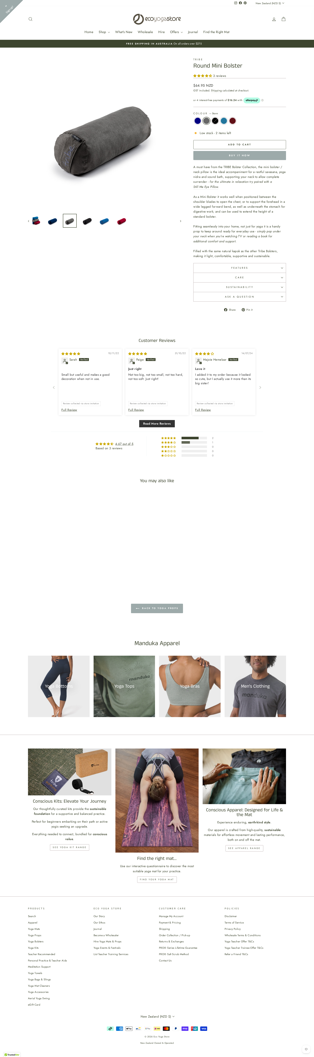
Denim (224, 120)
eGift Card (34, 1004)
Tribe (198, 59)
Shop (103, 32)
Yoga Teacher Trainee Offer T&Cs (244, 948)
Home (88, 32)
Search (32, 916)
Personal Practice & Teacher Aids (47, 960)
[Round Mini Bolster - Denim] (63, 573)
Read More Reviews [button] (157, 423)
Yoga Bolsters (36, 941)
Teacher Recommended (41, 954)
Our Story (99, 916)
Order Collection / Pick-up (174, 935)
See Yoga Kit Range (69, 847)
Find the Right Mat (216, 32)
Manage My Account (171, 916)
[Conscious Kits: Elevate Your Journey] (69, 772)
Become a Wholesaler (106, 935)
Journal (193, 32)
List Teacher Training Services (111, 954)
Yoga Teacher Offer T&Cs (239, 941)
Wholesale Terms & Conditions (243, 935)
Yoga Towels (35, 973)
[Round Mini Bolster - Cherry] (68, 573)
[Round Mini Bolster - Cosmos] (59, 573)
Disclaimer (231, 916)
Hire (161, 32)
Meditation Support (39, 967)
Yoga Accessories (38, 992)
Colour (205, 113)
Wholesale (145, 32)
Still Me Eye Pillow (205, 187)
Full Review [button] (69, 410)
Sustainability (239, 287)
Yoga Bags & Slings (39, 979)
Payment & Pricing (170, 922)
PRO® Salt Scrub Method (174, 954)
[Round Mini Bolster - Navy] (49, 573)
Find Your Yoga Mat (157, 879)
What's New (123, 32)
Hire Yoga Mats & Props (108, 941)
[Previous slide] (54, 387)
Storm (206, 120)
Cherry (232, 120)
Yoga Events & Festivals (107, 948)
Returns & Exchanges (171, 941)
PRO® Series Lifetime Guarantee (178, 948)
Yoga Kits (33, 948)
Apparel (32, 922)
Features (239, 268)
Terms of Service (234, 922)
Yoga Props (34, 935)
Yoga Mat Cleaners (39, 986)
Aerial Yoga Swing (39, 998)
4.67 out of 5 (124, 444)
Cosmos (215, 120)
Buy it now (239, 155)
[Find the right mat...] (157, 801)
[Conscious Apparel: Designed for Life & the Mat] (244, 776)
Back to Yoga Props (159, 608)
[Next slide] (260, 387)
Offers (175, 32)
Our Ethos (99, 922)
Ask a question (240, 296)
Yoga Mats (34, 929)
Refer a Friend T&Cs (236, 954)
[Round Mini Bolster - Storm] (54, 573)
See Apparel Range (244, 848)
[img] (70, 354)
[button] (203, 76)
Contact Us (165, 960)
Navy (197, 120)
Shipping (216, 90)
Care (239, 277)
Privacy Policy (233, 929)
